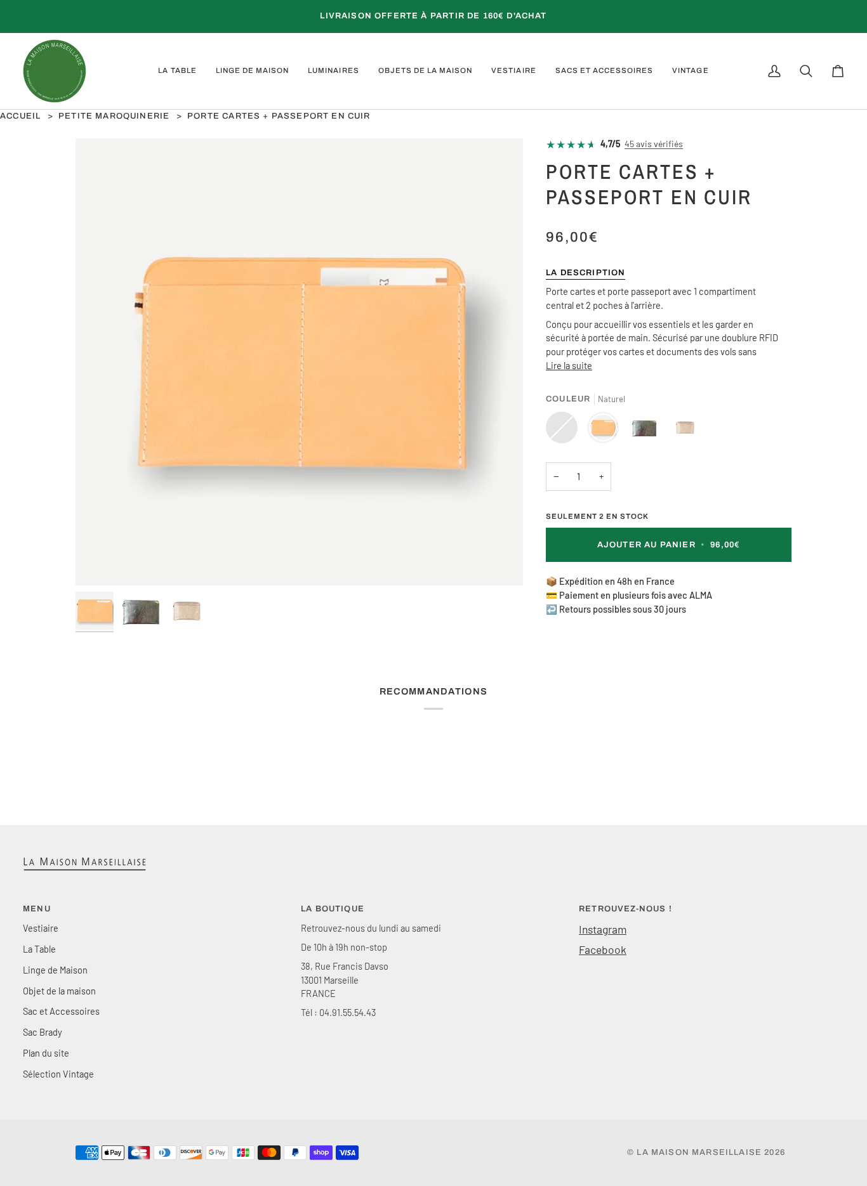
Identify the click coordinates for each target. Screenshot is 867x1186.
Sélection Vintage (58, 1073)
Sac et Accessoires (61, 1011)
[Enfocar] (299, 361)
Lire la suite (569, 365)
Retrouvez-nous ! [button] (625, 908)
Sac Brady (42, 1032)
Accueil (20, 116)
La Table (39, 949)
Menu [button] (37, 908)
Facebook (602, 949)
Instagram (602, 929)
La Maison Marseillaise (699, 1152)
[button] (177, 71)
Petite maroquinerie (113, 116)
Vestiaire (40, 928)
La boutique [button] (332, 908)
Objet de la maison (59, 990)
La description (585, 272)
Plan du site (46, 1053)
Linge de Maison (55, 969)
